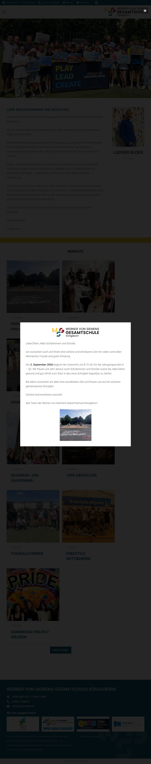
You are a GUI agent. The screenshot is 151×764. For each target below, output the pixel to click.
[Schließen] (145, 11)
